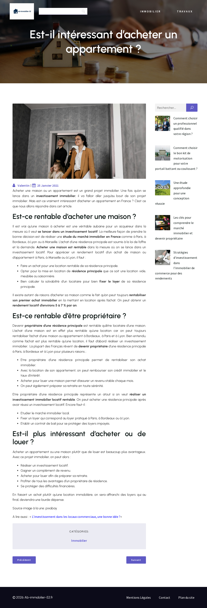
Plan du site (186, 597)
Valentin (24, 185)
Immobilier (150, 11)
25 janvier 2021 (48, 185)
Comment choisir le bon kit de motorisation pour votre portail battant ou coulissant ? (176, 158)
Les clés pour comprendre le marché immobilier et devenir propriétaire (174, 227)
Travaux (185, 11)
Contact (164, 597)
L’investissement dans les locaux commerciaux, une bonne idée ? (76, 517)
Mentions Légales (138, 597)
